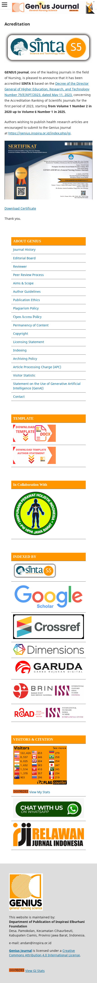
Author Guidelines (27, 291)
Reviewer (20, 266)
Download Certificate (20, 208)
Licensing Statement (28, 342)
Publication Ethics (26, 300)
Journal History (24, 249)
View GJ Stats (35, 971)
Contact (19, 396)
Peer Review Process (28, 275)
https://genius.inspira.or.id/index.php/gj (39, 133)
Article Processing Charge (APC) (37, 367)
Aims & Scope (23, 283)
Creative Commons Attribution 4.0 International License (44, 952)
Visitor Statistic (24, 375)
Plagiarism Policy (26, 308)
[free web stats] (20, 792)
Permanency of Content (30, 325)
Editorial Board (24, 258)
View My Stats (39, 792)
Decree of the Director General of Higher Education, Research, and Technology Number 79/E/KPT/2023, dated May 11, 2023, (47, 89)
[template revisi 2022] (34, 440)
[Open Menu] (4, 4)
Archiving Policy (25, 358)
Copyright (20, 333)
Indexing (20, 350)
